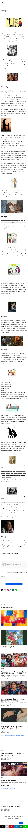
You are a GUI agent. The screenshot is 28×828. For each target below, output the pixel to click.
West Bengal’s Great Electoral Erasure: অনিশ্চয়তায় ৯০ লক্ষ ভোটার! (13, 673)
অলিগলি (3, 627)
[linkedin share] (10, 590)
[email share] (5, 590)
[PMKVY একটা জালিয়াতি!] (14, 769)
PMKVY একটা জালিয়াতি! (8, 781)
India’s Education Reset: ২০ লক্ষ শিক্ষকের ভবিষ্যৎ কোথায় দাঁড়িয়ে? (13, 700)
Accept (21, 823)
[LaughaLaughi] (14, 2)
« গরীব (2, 578)
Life (2, 723)
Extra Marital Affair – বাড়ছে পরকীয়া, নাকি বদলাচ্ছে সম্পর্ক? (11, 727)
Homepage (3, 6)
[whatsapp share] (13, 590)
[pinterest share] (8, 590)
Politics (3, 803)
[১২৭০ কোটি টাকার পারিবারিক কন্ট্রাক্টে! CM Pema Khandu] (14, 742)
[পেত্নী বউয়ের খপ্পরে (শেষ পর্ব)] (14, 637)
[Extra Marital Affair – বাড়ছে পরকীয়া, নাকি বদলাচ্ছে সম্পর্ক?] (14, 715)
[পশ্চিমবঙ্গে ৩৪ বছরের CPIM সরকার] (14, 795)
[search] (26, 2)
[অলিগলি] (14, 618)
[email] (7, 826)
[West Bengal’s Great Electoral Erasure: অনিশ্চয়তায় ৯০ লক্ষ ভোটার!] (14, 660)
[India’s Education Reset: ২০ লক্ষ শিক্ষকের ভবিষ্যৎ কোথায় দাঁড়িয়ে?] (14, 687)
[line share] (16, 590)
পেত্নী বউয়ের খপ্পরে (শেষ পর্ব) (7, 647)
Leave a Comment (14, 584)
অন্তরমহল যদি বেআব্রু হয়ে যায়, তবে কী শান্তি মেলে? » (17, 572)
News (2, 668)
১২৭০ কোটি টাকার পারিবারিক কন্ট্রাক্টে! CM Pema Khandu (12, 754)
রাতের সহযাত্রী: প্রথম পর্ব (7, 607)
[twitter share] (2, 590)
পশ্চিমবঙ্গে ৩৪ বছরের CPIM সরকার (10, 806)
